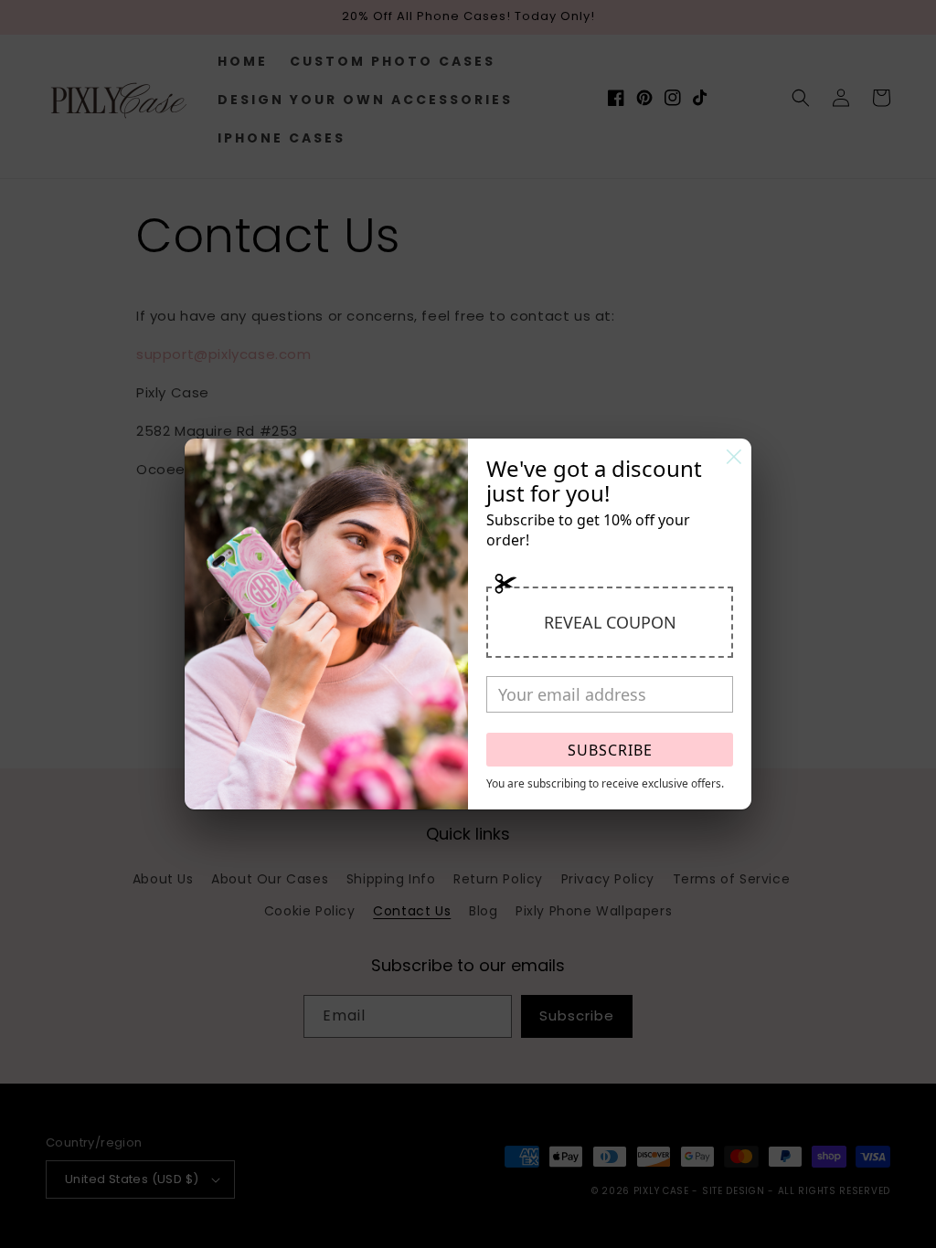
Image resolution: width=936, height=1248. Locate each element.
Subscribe (610, 750)
